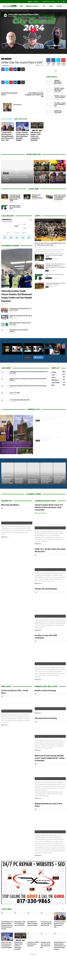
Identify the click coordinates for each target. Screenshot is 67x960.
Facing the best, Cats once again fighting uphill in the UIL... (46, 923)
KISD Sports (38, 174)
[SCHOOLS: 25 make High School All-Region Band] (49, 89)
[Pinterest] (11, 69)
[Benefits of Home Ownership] (50, 701)
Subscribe (63, 58)
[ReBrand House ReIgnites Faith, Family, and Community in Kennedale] (37, 126)
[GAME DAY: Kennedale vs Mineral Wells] (49, 82)
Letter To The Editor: (15, 393)
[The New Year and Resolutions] (50, 604)
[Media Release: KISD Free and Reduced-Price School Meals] (42, 166)
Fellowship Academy (6, 285)
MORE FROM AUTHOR (20, 119)
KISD (47, 270)
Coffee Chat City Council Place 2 (9, 94)
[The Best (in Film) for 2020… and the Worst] (16, 704)
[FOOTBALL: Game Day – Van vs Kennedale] (49, 97)
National (6, 173)
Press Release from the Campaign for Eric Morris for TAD (34, 94)
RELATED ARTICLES (7, 119)
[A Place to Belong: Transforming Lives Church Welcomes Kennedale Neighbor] (22, 126)
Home (21, 6)
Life (43, 6)
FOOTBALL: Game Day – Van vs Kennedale (59, 96)
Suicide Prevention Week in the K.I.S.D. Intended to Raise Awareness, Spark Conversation (49, 507)
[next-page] (5, 144)
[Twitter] (7, 69)
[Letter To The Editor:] (4, 394)
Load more (33, 954)
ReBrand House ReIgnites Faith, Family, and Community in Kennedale (36, 136)
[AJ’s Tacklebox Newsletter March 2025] (4, 401)
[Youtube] (64, 1)
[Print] (23, 69)
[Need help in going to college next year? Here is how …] (4, 324)
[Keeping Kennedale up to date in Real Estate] (50, 820)
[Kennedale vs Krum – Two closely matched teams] (4, 207)
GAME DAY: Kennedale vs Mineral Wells (58, 82)
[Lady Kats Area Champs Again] (49, 112)
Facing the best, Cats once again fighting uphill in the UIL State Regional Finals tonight (15, 197)
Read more (4, 537)
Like (48, 58)
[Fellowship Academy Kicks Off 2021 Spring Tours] (4, 317)
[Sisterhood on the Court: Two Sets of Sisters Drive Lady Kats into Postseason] (47, 937)
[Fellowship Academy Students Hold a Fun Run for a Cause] (4, 310)
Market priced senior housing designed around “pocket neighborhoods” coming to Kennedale (49, 758)
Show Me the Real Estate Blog (46, 718)
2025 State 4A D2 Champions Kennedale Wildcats (37, 196)
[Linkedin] (15, 69)
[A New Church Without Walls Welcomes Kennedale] (33, 937)
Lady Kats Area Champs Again (58, 111)
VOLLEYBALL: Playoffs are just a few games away (60, 104)
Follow (53, 58)
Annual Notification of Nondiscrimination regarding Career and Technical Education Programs (7, 925)
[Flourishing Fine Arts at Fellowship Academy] (4, 331)
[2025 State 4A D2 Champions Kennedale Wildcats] (27, 196)
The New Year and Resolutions (46, 589)
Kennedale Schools (32, 6)
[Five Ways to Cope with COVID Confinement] (50, 652)
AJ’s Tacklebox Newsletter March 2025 (19, 400)
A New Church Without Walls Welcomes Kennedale (33, 944)
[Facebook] (61, 1)
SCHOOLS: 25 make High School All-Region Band (59, 89)
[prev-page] (2, 144)
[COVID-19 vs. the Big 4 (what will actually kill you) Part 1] (50, 562)
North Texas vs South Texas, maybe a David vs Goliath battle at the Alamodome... (59, 197)
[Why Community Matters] (16, 515)
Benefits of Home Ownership (45, 690)
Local (51, 6)
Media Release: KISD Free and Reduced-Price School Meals (19, 923)
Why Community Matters (10, 505)
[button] (58, 1)
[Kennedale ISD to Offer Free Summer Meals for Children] (58, 166)
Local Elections (8, 58)
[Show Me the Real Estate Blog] (50, 729)
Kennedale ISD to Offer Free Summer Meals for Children (33, 923)
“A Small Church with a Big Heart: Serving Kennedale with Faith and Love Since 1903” (7, 136)
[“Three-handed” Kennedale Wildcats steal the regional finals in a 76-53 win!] (39, 285)
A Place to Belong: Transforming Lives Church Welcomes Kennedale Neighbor (22, 136)
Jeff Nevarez (6, 65)
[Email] (19, 69)
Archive (59, 6)
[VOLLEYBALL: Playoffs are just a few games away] (49, 104)
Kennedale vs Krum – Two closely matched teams (15, 207)
